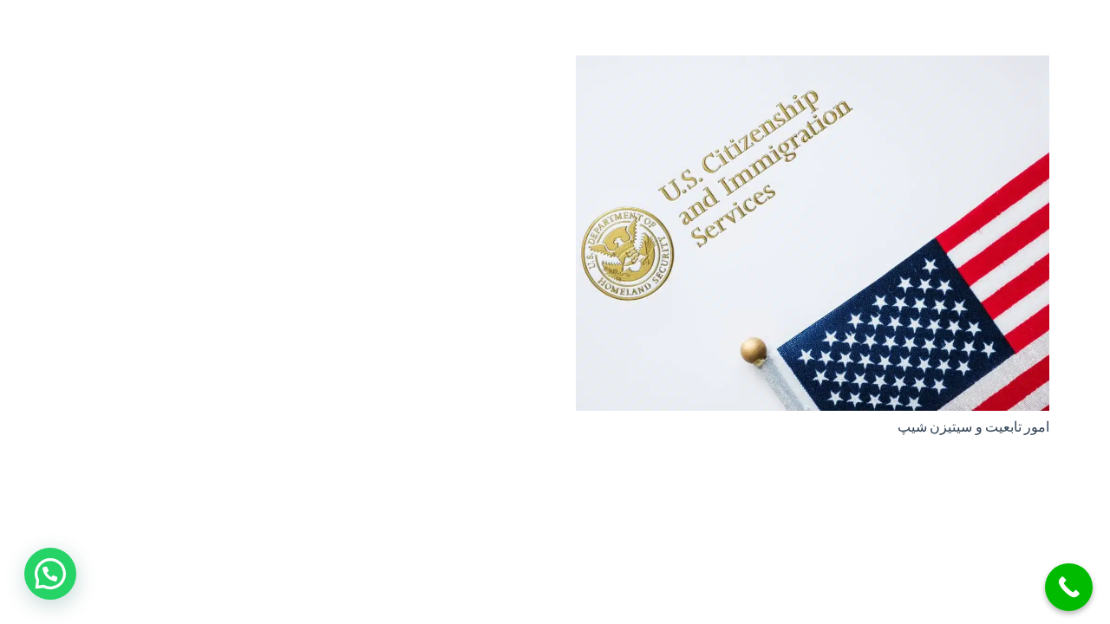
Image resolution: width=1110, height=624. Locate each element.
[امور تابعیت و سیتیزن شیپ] (812, 68)
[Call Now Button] (1069, 587)
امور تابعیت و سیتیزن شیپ (973, 426)
